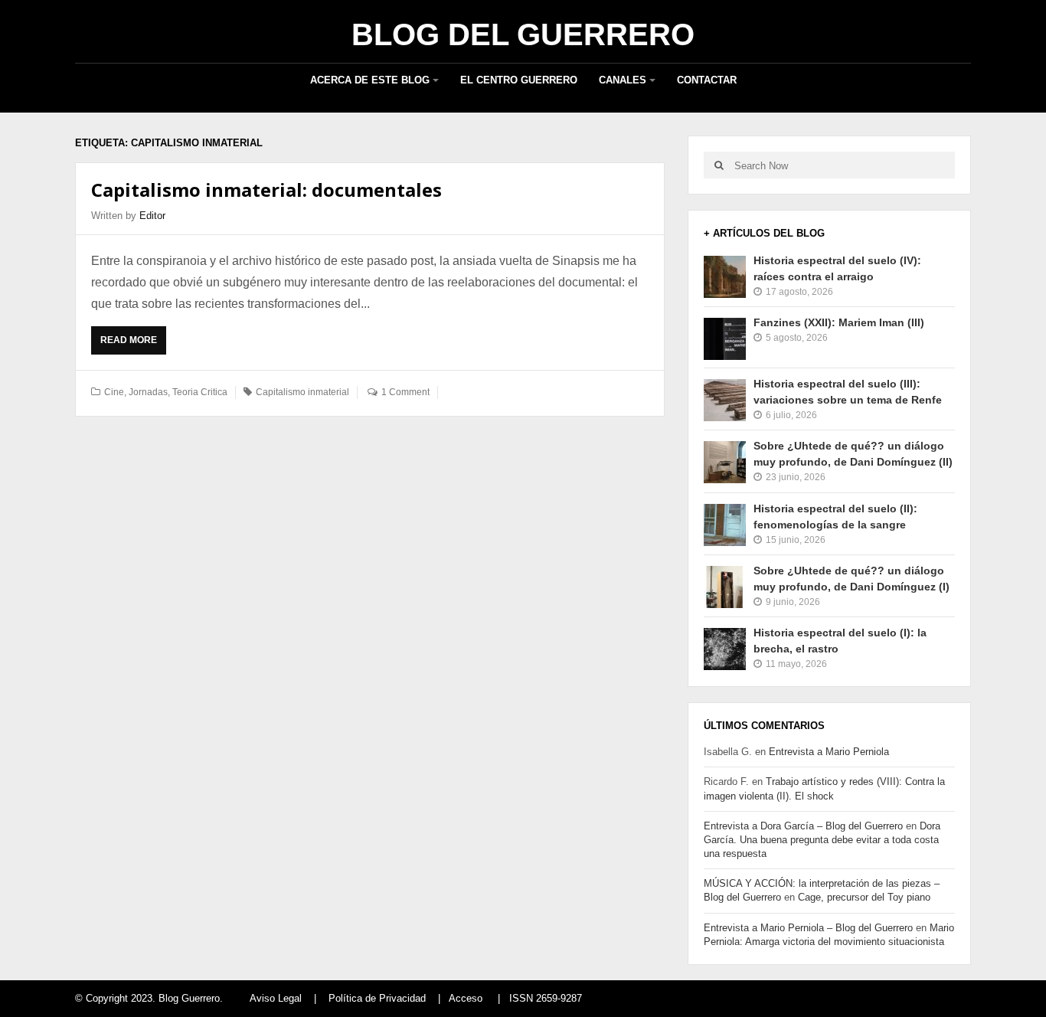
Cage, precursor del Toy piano (864, 897)
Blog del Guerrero (523, 34)
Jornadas (148, 392)
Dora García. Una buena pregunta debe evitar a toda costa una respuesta (822, 839)
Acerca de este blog (370, 80)
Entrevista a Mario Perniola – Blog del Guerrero (808, 928)
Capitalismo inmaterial (302, 392)
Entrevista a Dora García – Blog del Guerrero (803, 826)
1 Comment (405, 392)
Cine (114, 392)
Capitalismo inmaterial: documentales (266, 189)
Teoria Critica (199, 392)
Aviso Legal (276, 998)
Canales (622, 80)
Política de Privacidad (377, 998)
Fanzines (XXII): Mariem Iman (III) (838, 322)
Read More (132, 345)
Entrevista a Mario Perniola (829, 751)
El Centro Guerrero (518, 80)
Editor (152, 215)
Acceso (465, 998)
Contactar (707, 80)
